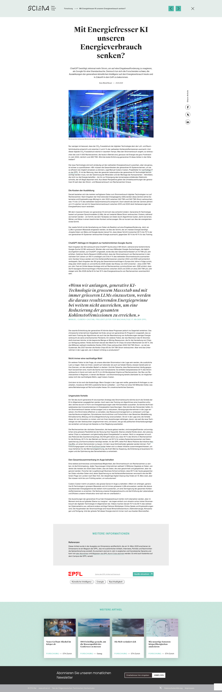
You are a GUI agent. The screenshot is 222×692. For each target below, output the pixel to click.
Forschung (68, 8)
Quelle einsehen (141, 574)
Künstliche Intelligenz (82, 581)
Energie (100, 581)
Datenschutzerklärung (173, 688)
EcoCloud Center (99, 446)
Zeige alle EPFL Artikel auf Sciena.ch (107, 574)
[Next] (178, 8)
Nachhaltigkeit (116, 581)
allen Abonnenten (82, 554)
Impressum (189, 688)
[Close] (192, 8)
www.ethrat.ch (44, 688)
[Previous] (171, 8)
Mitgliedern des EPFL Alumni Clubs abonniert (108, 554)
